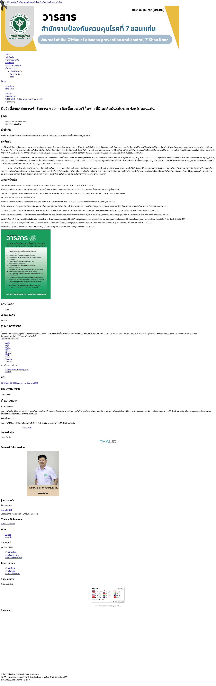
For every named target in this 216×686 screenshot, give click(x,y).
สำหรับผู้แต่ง (10, 571)
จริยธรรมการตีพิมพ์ (13, 66)
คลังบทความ (10, 96)
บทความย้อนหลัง (12, 60)
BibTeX (8, 372)
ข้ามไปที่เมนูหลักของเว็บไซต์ (28, 2)
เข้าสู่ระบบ (9, 89)
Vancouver (9, 361)
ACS (7, 345)
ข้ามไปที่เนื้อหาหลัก (8, 2)
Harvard (8, 353)
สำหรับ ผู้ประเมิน (12, 555)
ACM (7, 343)
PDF (7, 309)
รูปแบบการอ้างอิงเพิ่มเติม (10, 339)
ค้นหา (3, 81)
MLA (7, 357)
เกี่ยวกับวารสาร (11, 68)
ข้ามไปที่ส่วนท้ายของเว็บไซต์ (51, 2)
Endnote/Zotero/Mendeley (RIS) (16, 370)
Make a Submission (8, 524)
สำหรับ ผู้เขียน (10, 552)
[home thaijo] (108, 442)
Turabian (8, 359)
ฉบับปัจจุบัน (9, 57)
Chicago (8, 351)
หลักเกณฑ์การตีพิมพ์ (13, 558)
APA (7, 347)
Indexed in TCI (6, 510)
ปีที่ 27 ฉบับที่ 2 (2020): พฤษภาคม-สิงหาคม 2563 (24, 99)
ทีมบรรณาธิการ (16, 74)
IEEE (7, 355)
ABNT (7, 349)
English (8, 535)
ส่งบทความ (9, 63)
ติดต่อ (12, 77)
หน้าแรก (8, 54)
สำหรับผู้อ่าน (10, 568)
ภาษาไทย (9, 537)
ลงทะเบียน (9, 86)
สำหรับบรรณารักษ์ (12, 574)
